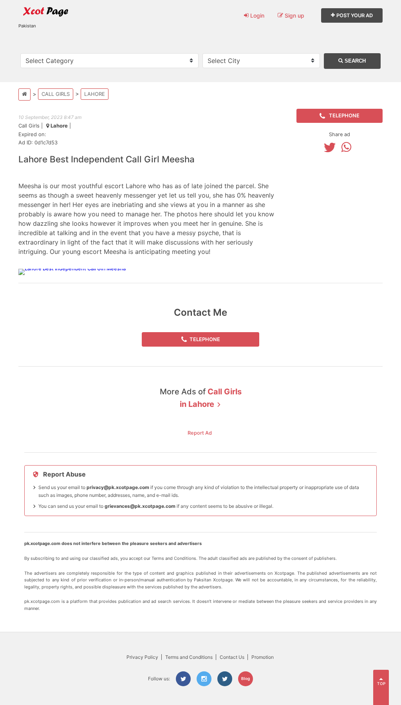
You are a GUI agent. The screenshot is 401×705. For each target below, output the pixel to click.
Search (354, 61)
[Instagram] (204, 678)
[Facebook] (183, 678)
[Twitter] (332, 147)
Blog (245, 678)
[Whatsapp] (348, 147)
